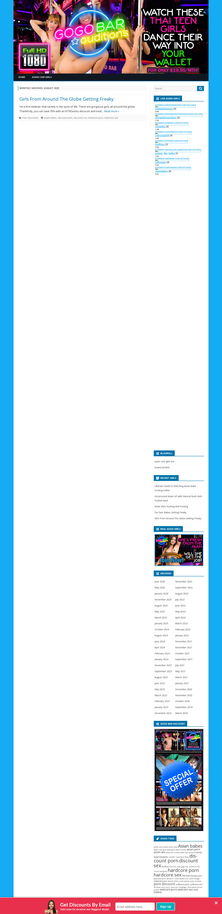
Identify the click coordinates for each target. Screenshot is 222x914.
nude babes (184, 881)
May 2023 (160, 689)
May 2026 (160, 587)
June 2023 (160, 683)
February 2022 (182, 629)
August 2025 (161, 605)
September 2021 (184, 659)
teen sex (174, 887)
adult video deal (170, 847)
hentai (186, 875)
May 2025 (160, 611)
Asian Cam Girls (42, 77)
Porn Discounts (30, 117)
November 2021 (183, 647)
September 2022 (184, 587)
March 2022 (181, 623)
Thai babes (192, 887)
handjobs (163, 871)
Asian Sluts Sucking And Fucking (171, 506)
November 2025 (163, 599)
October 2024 (162, 629)
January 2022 (182, 635)
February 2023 (162, 701)
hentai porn (196, 875)
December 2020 (183, 689)
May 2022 (180, 611)
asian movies (180, 850)
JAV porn (170, 878)
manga (196, 878)
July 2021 (180, 665)
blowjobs (163, 856)
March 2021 (181, 677)
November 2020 (183, 695)
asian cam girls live (164, 461)
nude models (195, 881)
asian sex (159, 852)
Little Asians (180, 878)
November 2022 (183, 581)
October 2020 (182, 701)
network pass (160, 881)
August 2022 (181, 593)
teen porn (165, 887)
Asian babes (50, 117)
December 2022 (163, 713)
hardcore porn (95, 117)
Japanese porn (160, 878)
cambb (172, 857)
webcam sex (185, 889)
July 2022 (180, 599)
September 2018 (184, 707)
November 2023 (163, 665)
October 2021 (182, 653)
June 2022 (180, 605)
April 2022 (180, 617)
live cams (189, 878)
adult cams (158, 847)
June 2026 (160, 581)
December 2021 (183, 641)
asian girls (171, 850)
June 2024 (160, 641)
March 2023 (161, 695)
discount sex (80, 117)
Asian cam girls (160, 850)
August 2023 (161, 677)
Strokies (157, 887)
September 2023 (163, 671)
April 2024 (160, 647)
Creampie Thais (182, 857)
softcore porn (182, 884)
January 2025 (161, 623)
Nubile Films (173, 881)
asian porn (193, 849)
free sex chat (174, 866)
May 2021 (180, 671)
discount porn (65, 117)
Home (21, 77)
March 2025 (161, 617)
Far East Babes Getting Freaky (170, 512)
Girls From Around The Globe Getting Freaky (66, 99)
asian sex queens (188, 852)
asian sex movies (173, 852)
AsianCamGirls (162, 467)
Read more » (111, 111)
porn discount (164, 884)
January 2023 (161, 707)
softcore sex (196, 884)
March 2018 (181, 713)
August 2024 (161, 635)
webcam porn (168, 889)
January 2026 (161, 593)
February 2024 (162, 653)
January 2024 (161, 659)
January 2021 (182, 683)
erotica (165, 866)
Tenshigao (183, 887)
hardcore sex (111, 117)
